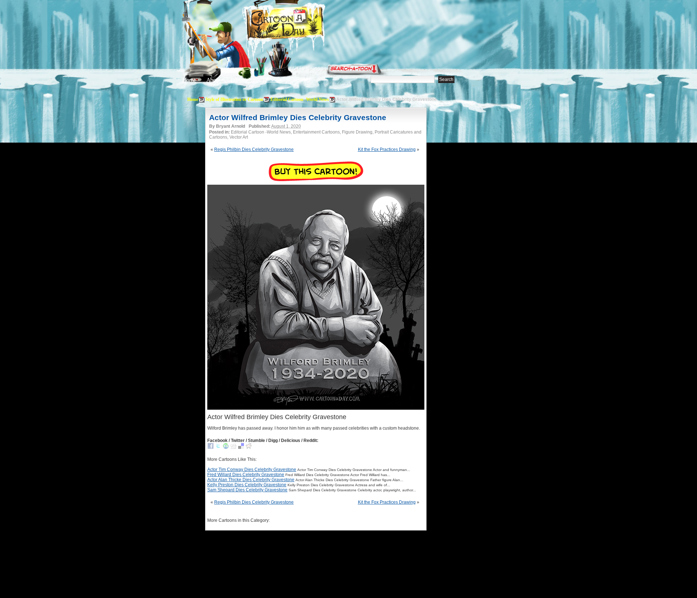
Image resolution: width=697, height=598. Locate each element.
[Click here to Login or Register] (469, 67)
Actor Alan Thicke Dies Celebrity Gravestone (250, 479)
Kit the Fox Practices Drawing (387, 149)
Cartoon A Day (303, 24)
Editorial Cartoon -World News (299, 99)
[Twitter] (218, 447)
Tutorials (272, 80)
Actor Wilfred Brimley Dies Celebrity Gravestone (297, 117)
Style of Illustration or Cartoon (234, 99)
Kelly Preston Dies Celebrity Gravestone (246, 484)
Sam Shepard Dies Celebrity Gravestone (247, 489)
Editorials (241, 80)
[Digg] (233, 447)
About (213, 80)
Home (189, 80)
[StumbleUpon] (226, 447)
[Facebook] (210, 447)
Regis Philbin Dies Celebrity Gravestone (254, 149)
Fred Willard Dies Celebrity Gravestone (245, 474)
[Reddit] (249, 447)
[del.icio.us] (241, 447)
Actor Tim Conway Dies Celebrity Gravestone (251, 469)
